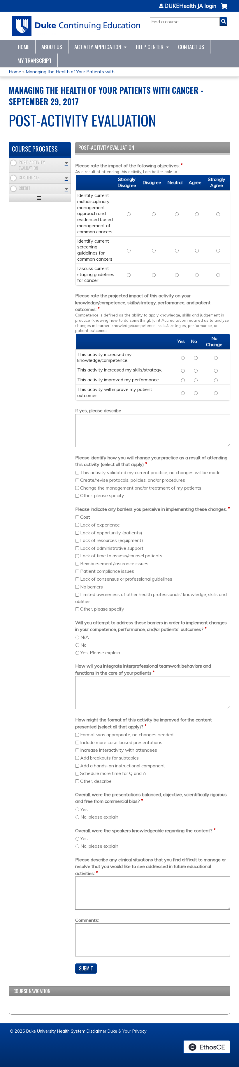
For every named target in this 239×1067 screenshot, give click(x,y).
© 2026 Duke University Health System (47, 1031)
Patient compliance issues (107, 571)
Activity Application (97, 46)
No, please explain (99, 817)
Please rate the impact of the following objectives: (127, 165)
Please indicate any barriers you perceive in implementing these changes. (151, 509)
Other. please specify (102, 495)
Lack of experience (100, 525)
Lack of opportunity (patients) (111, 533)
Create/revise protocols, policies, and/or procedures (132, 480)
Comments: (87, 920)
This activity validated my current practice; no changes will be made (150, 472)
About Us (51, 46)
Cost (85, 517)
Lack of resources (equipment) (111, 540)
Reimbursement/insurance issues (114, 563)
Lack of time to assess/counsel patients (121, 556)
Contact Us (191, 46)
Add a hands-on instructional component (122, 766)
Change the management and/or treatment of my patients (140, 488)
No (83, 645)
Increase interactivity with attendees (118, 750)
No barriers (91, 587)
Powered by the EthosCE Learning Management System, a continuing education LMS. (206, 1047)
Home (23, 46)
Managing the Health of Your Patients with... (71, 71)
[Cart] (224, 9)
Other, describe (96, 781)
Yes (84, 809)
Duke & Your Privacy (127, 1031)
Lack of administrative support (111, 548)
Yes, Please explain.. (101, 652)
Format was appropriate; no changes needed (126, 734)
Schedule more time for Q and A (113, 773)
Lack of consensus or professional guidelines (126, 579)
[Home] (76, 26)
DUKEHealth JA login (190, 6)
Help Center (150, 46)
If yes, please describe (98, 410)
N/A (84, 637)
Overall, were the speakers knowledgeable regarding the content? (143, 830)
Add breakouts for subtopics (109, 758)
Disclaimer (96, 1031)
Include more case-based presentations (121, 742)
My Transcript (34, 60)
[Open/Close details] (66, 163)
